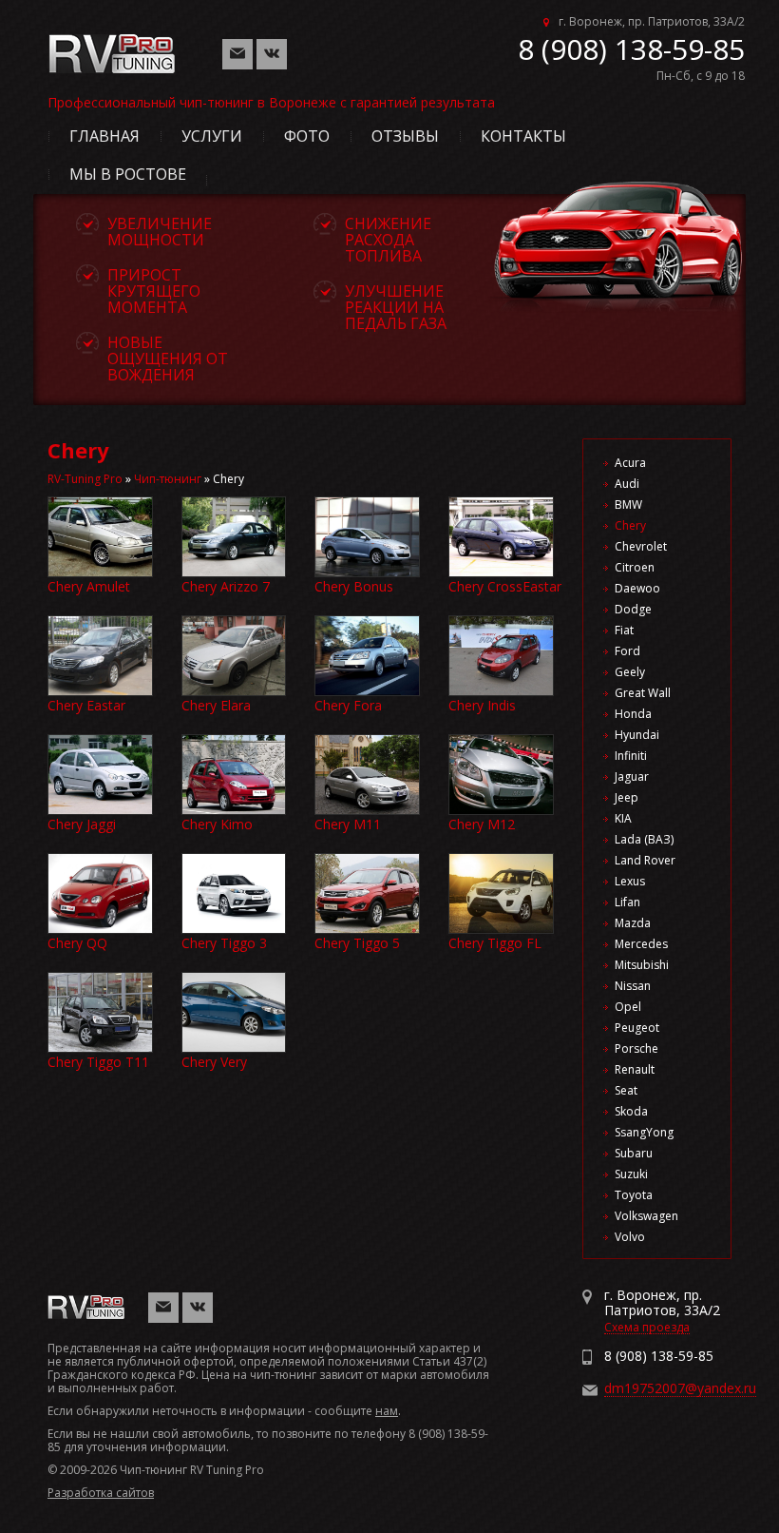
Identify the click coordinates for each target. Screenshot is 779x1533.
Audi (627, 483)
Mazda (633, 923)
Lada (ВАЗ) (644, 839)
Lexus (630, 881)
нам (386, 1411)
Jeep (626, 797)
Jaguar (632, 776)
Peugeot (637, 1027)
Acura (630, 463)
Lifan (627, 902)
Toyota (634, 1195)
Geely (630, 672)
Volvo (630, 1237)
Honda (633, 714)
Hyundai (637, 735)
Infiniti (631, 755)
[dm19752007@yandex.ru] (237, 53)
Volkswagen (646, 1216)
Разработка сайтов (101, 1492)
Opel (628, 1007)
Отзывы (405, 136)
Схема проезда (647, 1326)
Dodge (633, 609)
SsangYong (644, 1132)
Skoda (631, 1111)
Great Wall (643, 693)
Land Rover (645, 860)
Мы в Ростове (127, 174)
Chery (630, 525)
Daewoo (637, 588)
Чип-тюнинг (167, 479)
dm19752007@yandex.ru (680, 1388)
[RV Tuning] (116, 42)
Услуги (211, 136)
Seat (626, 1090)
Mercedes (641, 944)
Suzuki (631, 1174)
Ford (627, 651)
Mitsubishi (642, 965)
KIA (623, 818)
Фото (307, 136)
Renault (635, 1069)
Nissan (633, 986)
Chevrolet (641, 546)
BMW (628, 504)
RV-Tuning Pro (85, 479)
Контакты (523, 136)
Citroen (635, 567)
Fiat (624, 630)
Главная (104, 136)
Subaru (634, 1153)
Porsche (636, 1048)
